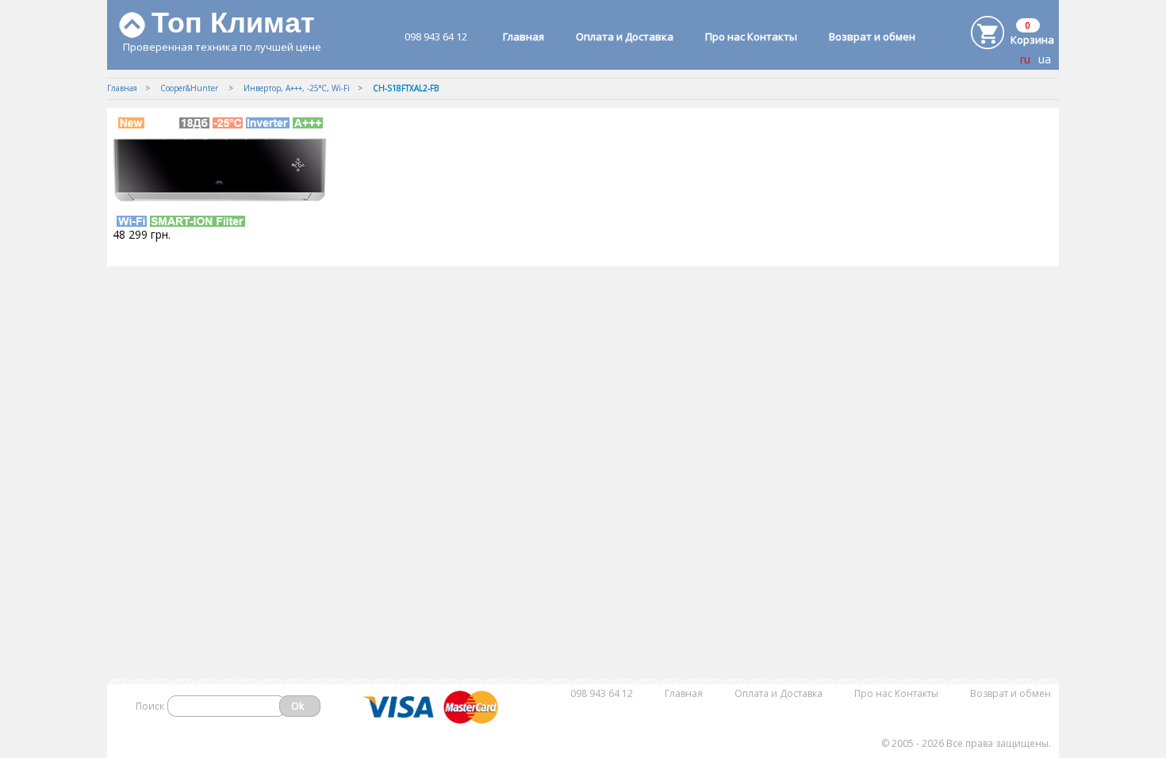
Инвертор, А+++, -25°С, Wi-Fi (297, 88)
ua (1044, 59)
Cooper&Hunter (190, 88)
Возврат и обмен (872, 36)
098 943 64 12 (436, 36)
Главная (523, 36)
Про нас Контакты (751, 36)
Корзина (1032, 40)
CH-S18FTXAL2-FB (406, 88)
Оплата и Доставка (624, 36)
